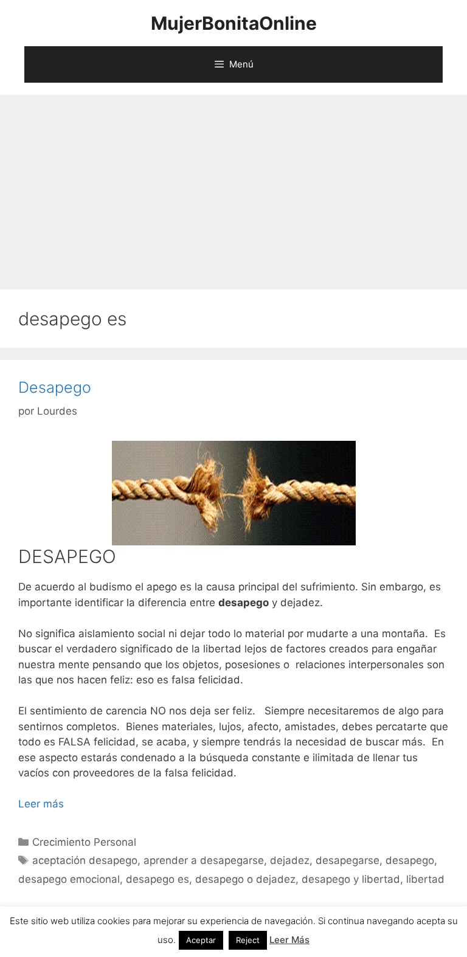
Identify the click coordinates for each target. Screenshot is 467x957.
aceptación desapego (84, 860)
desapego (410, 860)
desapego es (157, 879)
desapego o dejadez (245, 879)
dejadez (290, 860)
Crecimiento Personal (84, 842)
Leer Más (289, 939)
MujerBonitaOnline (234, 23)
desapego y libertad (351, 879)
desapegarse (347, 860)
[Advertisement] (233, 186)
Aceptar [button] (201, 940)
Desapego (54, 387)
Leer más (41, 804)
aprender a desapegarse (204, 860)
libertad (425, 879)
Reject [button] (248, 940)
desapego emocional (69, 879)
